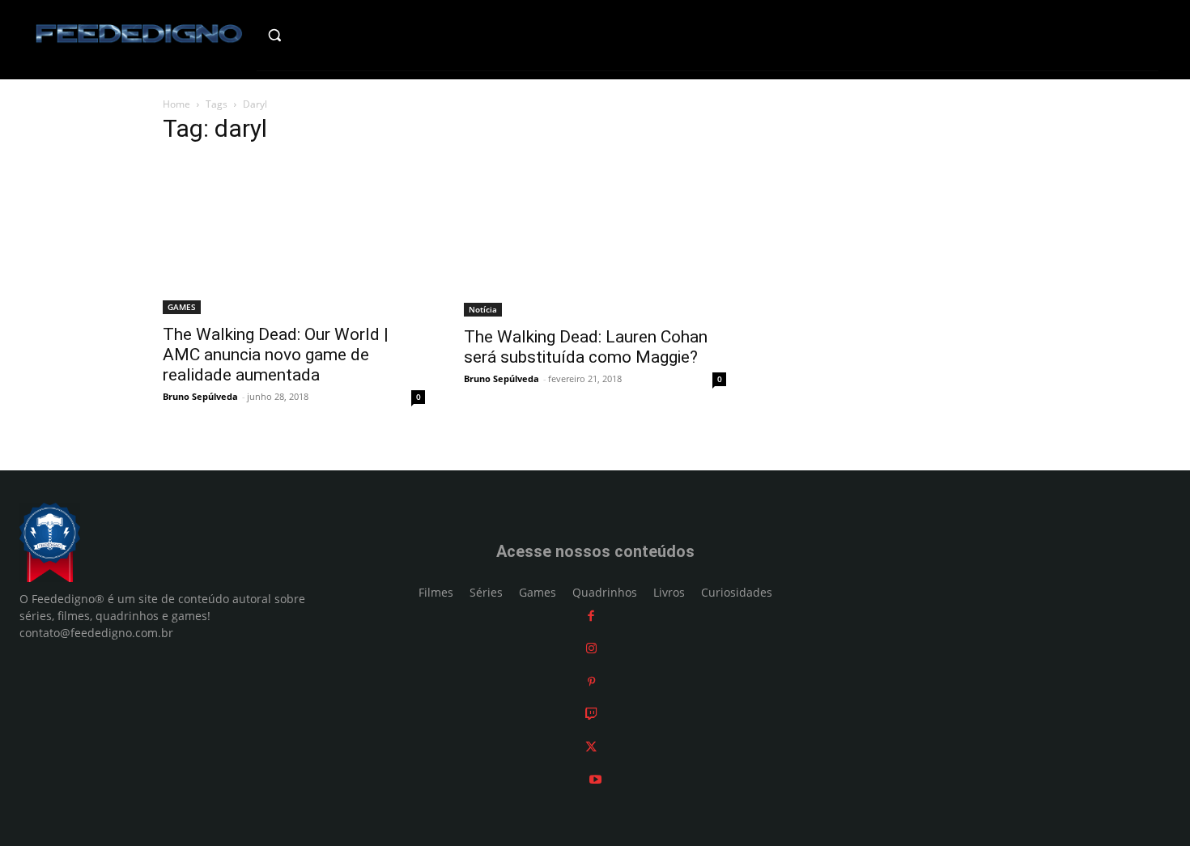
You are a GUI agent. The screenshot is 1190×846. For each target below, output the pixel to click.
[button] (309, 34)
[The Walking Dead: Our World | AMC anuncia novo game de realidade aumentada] (294, 236)
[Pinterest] (591, 681)
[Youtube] (595, 779)
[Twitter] (591, 747)
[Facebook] (591, 616)
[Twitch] (591, 714)
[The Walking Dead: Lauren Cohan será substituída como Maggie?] (595, 238)
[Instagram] (591, 648)
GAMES (182, 306)
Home (176, 104)
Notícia (483, 309)
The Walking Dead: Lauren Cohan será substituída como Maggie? (586, 347)
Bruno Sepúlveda (200, 396)
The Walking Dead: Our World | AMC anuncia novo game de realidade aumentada (276, 355)
